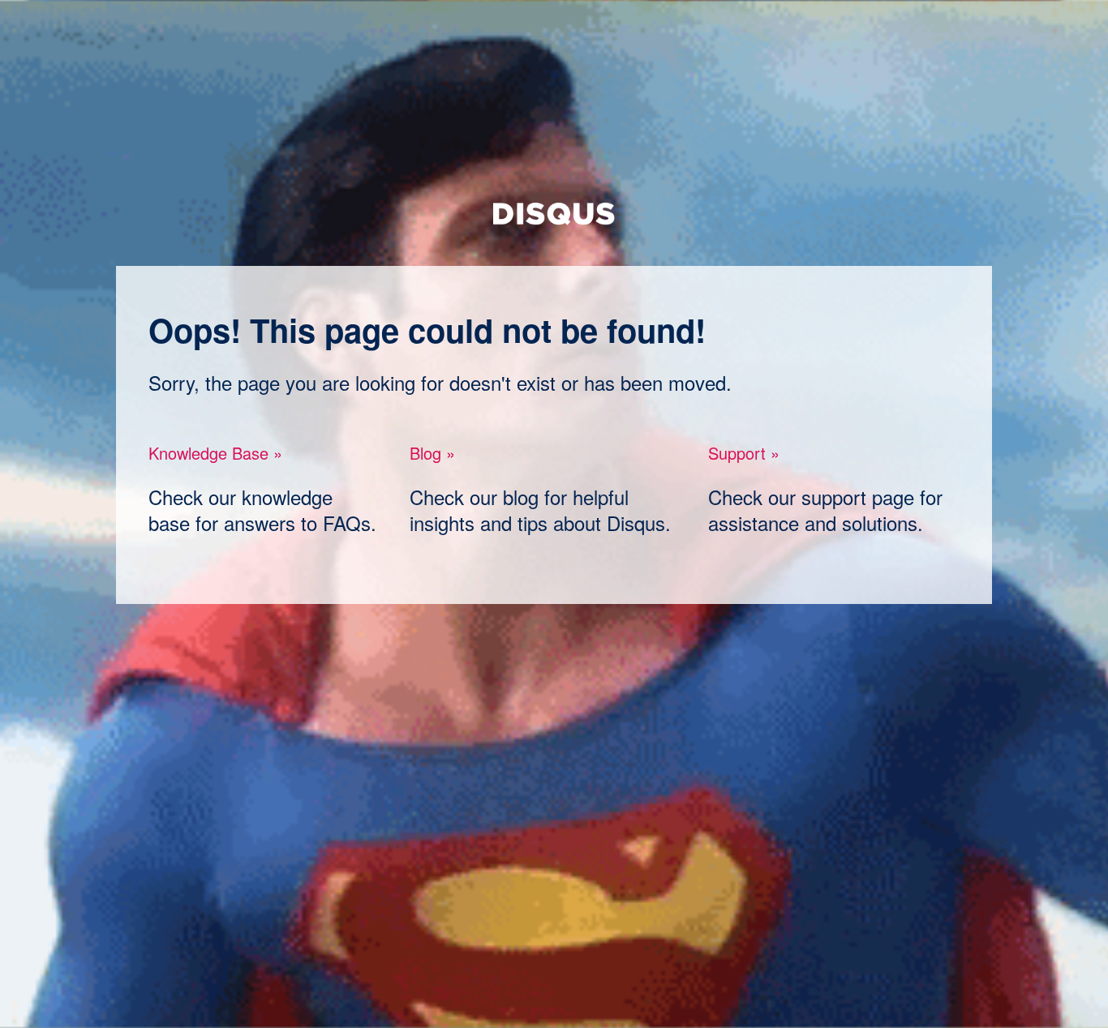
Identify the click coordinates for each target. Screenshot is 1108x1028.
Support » (743, 453)
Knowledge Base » (215, 453)
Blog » (432, 453)
